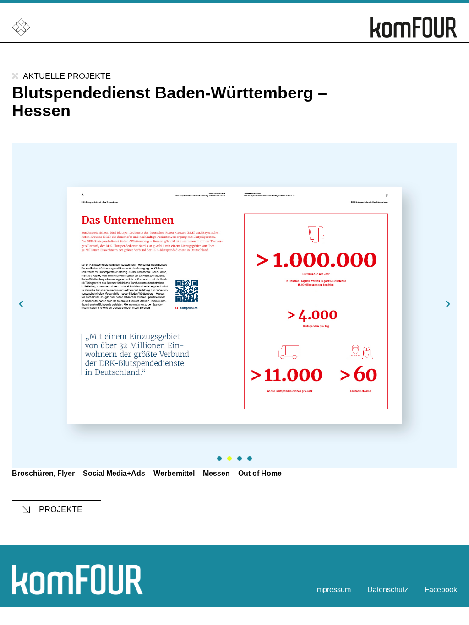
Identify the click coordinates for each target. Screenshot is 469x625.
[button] (21, 304)
